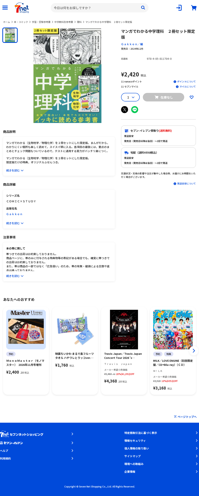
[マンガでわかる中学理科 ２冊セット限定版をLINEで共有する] (134, 109)
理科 (79, 21)
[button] (10, 35)
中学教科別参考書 (63, 21)
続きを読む (13, 170)
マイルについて (188, 86)
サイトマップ (132, 456)
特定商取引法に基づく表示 (140, 433)
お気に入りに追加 (191, 97)
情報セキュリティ (135, 440)
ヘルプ (4, 451)
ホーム (6, 21)
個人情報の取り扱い (136, 448)
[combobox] (99, 7)
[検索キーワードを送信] (143, 7)
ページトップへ (187, 417)
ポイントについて (186, 81)
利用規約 (5, 458)
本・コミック (21, 21)
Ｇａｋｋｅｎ (14, 214)
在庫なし (167, 97)
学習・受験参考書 (41, 21)
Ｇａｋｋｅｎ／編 (132, 44)
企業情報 (129, 471)
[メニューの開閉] (5, 8)
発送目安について (186, 183)
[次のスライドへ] (193, 350)
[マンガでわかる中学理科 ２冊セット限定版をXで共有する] (124, 109)
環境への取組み (133, 464)
